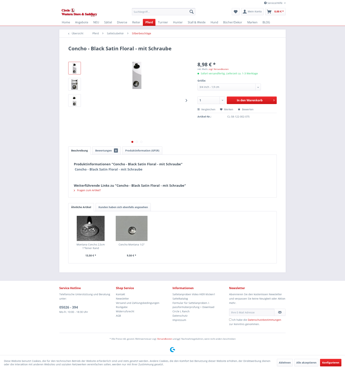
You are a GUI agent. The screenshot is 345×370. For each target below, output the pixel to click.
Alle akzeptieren (306, 362)
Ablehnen (285, 362)
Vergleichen (208, 109)
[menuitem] (163, 11)
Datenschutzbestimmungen (264, 319)
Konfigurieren (330, 362)
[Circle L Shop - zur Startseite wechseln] (79, 12)
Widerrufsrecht (125, 311)
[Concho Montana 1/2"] (132, 228)
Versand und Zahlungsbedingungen (137, 303)
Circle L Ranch (181, 311)
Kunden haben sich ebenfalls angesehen (123, 207)
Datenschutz (180, 315)
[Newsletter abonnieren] (280, 312)
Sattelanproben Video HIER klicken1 (193, 294)
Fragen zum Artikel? (88, 190)
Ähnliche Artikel (81, 207)
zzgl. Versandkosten (219, 69)
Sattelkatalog (180, 298)
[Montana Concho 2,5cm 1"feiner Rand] (91, 228)
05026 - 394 (68, 307)
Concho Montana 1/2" (132, 244)
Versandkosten (164, 338)
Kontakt (120, 294)
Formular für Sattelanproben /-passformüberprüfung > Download (193, 305)
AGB (118, 315)
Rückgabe (122, 307)
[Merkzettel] (236, 11)
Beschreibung (79, 150)
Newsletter (122, 298)
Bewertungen (106, 150)
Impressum (179, 320)
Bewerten (247, 109)
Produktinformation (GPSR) (142, 150)
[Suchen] (191, 11)
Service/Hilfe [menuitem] (275, 3)
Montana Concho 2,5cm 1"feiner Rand (91, 246)
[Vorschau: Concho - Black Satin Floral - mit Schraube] (74, 68)
